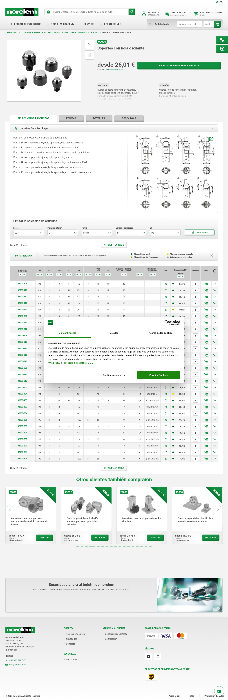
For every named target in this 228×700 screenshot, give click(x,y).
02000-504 (22, 413)
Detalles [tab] (114, 333)
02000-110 (22, 290)
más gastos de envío (114, 69)
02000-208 (22, 316)
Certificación (111, 639)
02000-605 (22, 439)
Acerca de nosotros (75, 634)
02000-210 (22, 322)
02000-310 (22, 342)
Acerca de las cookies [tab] (160, 333)
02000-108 (22, 283)
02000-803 (22, 445)
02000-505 (22, 420)
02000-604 (22, 432)
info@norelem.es (17, 664)
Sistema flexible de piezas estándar (41, 32)
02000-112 (22, 296)
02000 (65, 32)
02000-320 (22, 361)
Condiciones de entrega (116, 634)
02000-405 (22, 400)
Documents (71, 659)
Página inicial (14, 32)
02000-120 (22, 309)
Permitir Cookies (158, 375)
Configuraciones (112, 375)
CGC (90, 362)
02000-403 (22, 387)
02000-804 (22, 452)
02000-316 (22, 355)
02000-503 (22, 407)
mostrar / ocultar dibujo (34, 128)
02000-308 (22, 335)
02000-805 (22, 458)
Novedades (71, 639)
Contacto (70, 644)
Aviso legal (54, 362)
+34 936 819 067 (17, 660)
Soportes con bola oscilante (85, 32)
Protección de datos (74, 362)
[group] (31, 515)
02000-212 (22, 329)
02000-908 (22, 368)
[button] (10, 509)
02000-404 (22, 393)
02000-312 (22, 348)
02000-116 (22, 303)
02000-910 (22, 374)
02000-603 (22, 426)
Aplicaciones (112, 24)
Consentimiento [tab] (67, 333)
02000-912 (22, 381)
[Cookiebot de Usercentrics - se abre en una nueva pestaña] (166, 322)
